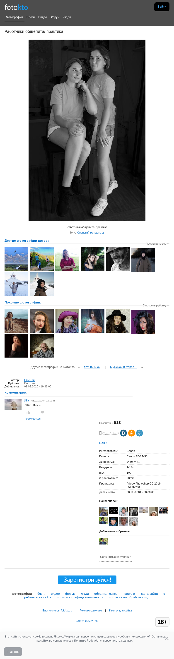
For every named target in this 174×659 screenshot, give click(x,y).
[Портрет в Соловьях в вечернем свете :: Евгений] (143, 271)
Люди (67, 17)
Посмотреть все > (157, 243)
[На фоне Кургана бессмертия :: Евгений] (42, 295)
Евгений (29, 380)
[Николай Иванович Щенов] (163, 512)
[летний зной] (16, 332)
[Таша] (92, 332)
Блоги (31, 17)
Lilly (27, 400)
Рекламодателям (91, 610)
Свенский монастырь (90, 232)
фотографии (22, 593)
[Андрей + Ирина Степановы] (113, 513)
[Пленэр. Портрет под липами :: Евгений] (92, 270)
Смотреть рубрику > (156, 305)
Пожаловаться (32, 418)
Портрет (29, 383)
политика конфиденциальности (80, 597)
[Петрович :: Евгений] (118, 270)
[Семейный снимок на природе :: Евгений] (42, 270)
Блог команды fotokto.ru (57, 610)
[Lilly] (13, 409)
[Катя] (16, 357)
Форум (55, 17)
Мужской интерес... (123, 367)
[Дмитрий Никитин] (103, 523)
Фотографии (14, 17)
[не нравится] (42, 412)
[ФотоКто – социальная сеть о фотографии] (16, 6)
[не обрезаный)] (42, 357)
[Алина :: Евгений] (67, 270)
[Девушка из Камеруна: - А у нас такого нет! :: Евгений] (16, 295)
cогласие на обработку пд (128, 597)
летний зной (92, 367)
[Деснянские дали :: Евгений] (16, 270)
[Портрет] (42, 332)
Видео (42, 17)
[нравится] (28, 412)
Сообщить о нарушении (115, 557)
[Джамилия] (143, 333)
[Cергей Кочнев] (113, 525)
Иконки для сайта (120, 610)
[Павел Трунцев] (123, 525)
